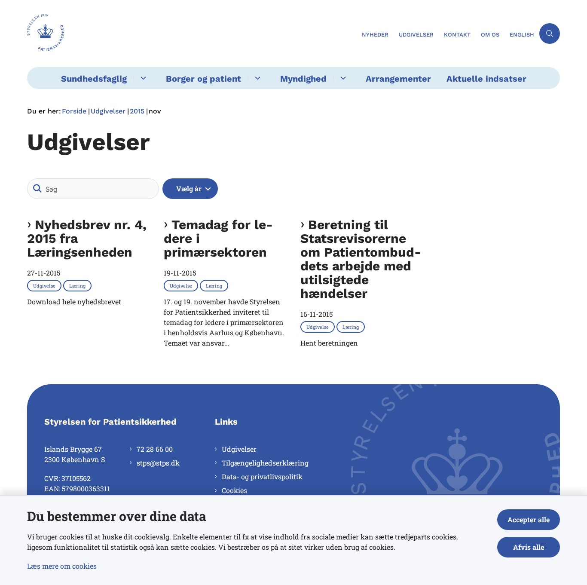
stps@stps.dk (158, 462)
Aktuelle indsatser (486, 79)
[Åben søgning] (549, 33)
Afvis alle (528, 546)
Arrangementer (398, 79)
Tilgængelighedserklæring (265, 462)
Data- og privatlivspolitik (262, 476)
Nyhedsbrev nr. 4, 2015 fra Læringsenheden (87, 238)
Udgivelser (239, 448)
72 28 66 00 (155, 448)
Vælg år (189, 188)
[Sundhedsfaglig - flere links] (142, 78)
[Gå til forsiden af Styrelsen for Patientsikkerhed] (192, 33)
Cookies (234, 490)
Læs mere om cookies (62, 565)
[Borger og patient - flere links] (256, 78)
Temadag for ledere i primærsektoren (218, 238)
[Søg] (37, 188)
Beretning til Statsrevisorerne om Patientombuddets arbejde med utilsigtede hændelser (360, 259)
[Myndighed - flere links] (341, 78)
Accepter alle (529, 519)
